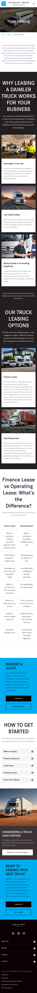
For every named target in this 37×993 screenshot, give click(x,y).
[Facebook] (18, 933)
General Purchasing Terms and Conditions (11, 981)
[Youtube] (24, 933)
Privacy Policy (4, 978)
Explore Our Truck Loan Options (17, 852)
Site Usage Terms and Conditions (9, 984)
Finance (9, 34)
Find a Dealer (18, 912)
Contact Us (18, 698)
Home (3, 34)
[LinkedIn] (13, 933)
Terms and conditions (6, 987)
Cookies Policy (5, 974)
